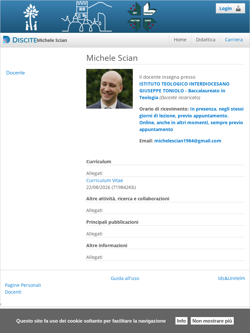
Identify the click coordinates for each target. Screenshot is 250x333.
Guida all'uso (125, 278)
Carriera (234, 39)
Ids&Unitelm (231, 278)
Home (180, 39)
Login (225, 8)
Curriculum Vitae (104, 180)
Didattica (205, 39)
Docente (15, 72)
